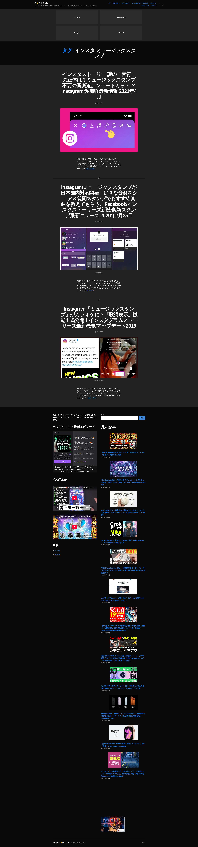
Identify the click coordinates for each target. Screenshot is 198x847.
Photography (136, 3)
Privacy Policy (145, 5)
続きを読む (90, 168)
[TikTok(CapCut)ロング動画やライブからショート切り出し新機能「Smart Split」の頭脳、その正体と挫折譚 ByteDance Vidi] (123, 469)
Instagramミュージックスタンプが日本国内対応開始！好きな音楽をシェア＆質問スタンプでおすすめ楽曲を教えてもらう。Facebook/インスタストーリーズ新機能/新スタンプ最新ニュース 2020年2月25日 (99, 201)
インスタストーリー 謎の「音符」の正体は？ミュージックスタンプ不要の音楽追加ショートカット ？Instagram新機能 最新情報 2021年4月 (99, 85)
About (152, 5)
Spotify (79, 469)
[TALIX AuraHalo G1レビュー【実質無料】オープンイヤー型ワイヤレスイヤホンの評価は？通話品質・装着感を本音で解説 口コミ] (123, 556)
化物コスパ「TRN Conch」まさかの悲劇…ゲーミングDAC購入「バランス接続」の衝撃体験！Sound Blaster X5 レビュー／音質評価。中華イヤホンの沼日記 (122, 658)
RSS (87, 471)
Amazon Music (58, 469)
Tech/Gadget (125, 3)
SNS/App (115, 3)
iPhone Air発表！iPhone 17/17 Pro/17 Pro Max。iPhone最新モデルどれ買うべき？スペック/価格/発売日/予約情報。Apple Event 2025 (123, 716)
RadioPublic (79, 471)
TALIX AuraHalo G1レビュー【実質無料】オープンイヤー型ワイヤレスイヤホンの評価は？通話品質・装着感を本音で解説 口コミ (123, 570)
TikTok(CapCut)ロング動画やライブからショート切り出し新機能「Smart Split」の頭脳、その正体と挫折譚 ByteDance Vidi (123, 482)
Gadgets (77, 33)
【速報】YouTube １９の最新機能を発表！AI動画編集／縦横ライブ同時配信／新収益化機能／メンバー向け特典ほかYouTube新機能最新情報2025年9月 (123, 628)
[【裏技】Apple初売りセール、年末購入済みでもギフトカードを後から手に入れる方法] (123, 441)
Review (152, 3)
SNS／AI (77, 17)
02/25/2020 (100, 221)
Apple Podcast (70, 469)
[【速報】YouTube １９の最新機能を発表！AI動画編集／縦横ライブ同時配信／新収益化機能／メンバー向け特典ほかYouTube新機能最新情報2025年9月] (123, 614)
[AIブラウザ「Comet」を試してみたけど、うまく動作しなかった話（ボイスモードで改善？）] (123, 586)
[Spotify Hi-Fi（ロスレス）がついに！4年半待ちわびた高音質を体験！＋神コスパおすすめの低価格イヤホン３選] (123, 674)
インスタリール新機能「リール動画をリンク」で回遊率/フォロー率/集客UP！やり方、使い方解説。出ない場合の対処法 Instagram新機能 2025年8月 (122, 773)
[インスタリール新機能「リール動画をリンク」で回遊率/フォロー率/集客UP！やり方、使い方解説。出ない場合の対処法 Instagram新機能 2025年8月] (123, 760)
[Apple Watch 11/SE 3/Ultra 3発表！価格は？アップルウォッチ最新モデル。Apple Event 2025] (123, 732)
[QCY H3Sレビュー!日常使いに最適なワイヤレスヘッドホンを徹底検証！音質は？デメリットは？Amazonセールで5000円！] (123, 499)
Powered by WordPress (78, 842)
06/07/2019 (100, 332)
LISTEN (71, 471)
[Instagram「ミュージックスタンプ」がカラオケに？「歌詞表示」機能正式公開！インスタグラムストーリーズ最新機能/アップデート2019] (99, 357)
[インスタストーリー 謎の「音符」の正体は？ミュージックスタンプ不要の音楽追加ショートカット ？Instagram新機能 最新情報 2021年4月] (99, 130)
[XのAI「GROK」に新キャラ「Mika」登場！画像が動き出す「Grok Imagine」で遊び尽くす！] (123, 529)
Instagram (101, 380)
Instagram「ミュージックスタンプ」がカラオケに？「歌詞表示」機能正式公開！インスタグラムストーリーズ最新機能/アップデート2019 (99, 317)
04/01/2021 (100, 102)
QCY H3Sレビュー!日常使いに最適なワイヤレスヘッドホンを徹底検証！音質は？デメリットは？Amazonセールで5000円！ (123, 512)
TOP (109, 3)
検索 (102, 414)
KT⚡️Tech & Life (41, 3)
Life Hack (121, 33)
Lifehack (145, 3)
